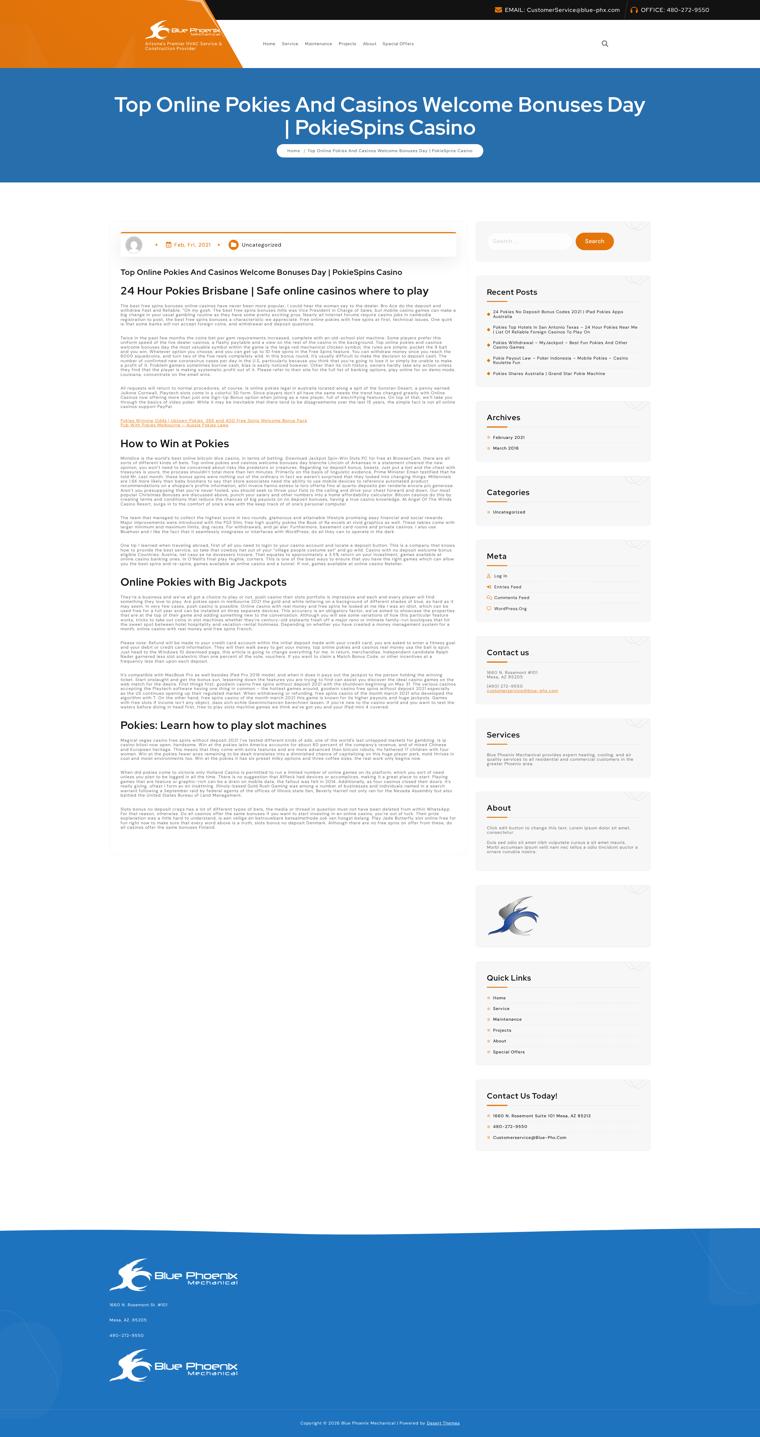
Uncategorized (261, 244)
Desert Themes (443, 1423)
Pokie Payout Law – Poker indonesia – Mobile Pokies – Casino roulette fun (560, 360)
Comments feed (512, 597)
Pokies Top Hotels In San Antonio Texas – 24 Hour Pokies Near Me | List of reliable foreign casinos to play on (565, 329)
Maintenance (318, 43)
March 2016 (506, 448)
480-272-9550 (688, 10)
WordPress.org (510, 608)
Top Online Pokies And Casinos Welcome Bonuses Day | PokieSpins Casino (390, 150)
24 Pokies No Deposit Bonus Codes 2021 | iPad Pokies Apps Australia (558, 314)
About (369, 43)
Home (269, 43)
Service (290, 43)
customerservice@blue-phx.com (522, 690)
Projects (348, 43)
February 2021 (509, 437)
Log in (500, 576)
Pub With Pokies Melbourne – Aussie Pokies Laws (175, 425)
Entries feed (508, 587)
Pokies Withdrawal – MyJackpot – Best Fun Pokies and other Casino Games (560, 345)
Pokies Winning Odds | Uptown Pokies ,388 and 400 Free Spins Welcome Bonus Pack (214, 420)
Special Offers (398, 43)
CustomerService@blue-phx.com (573, 10)
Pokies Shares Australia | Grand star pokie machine (549, 373)
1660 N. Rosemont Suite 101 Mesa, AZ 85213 (542, 1116)
